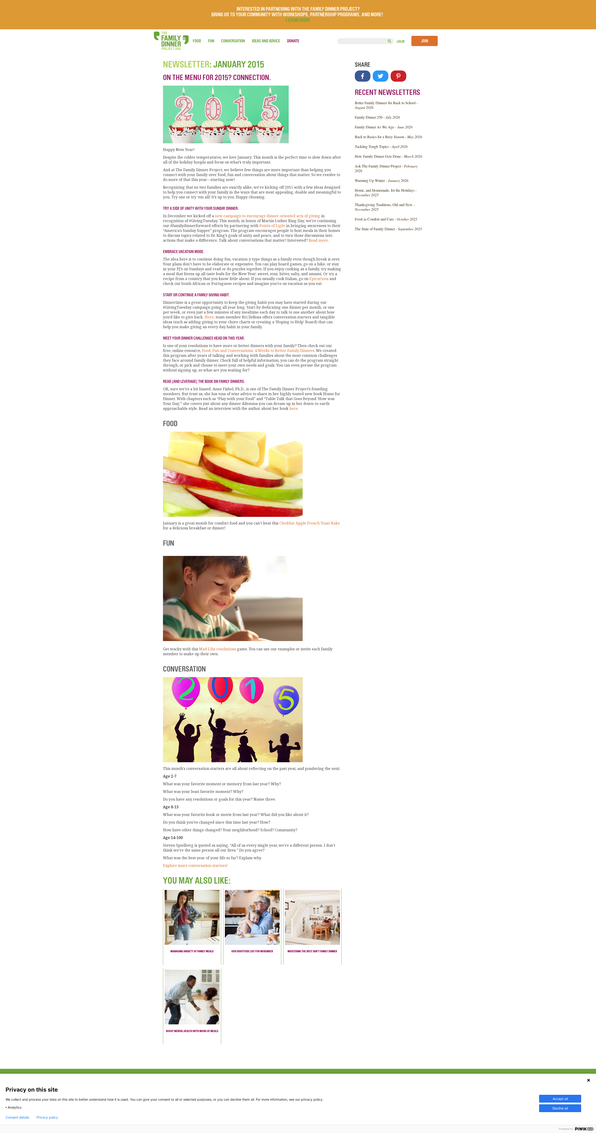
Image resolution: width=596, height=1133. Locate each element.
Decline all (560, 1108)
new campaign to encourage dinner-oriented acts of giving (267, 215)
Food (197, 40)
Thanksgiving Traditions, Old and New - (385, 207)
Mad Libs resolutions (217, 649)
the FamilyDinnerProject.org (171, 41)
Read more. (319, 240)
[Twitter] (380, 76)
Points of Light (272, 225)
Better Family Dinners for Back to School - (386, 105)
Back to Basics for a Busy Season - (388, 136)
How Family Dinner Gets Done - (388, 156)
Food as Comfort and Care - (386, 219)
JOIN (424, 40)
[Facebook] (362, 76)
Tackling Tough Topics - (381, 146)
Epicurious (318, 278)
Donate (293, 40)
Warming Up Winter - (381, 180)
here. (294, 408)
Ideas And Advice (266, 40)
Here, (210, 317)
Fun (211, 40)
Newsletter (186, 64)
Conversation (233, 40)
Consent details (17, 1117)
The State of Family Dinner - (388, 228)
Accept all (560, 1099)
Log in (400, 41)
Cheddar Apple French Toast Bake (309, 523)
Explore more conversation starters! (195, 865)
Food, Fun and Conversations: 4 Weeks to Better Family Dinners (258, 350)
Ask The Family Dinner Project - (386, 168)
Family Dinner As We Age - (384, 126)
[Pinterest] (398, 76)
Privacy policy (47, 1117)
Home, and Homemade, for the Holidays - (386, 192)
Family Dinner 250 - (377, 117)
